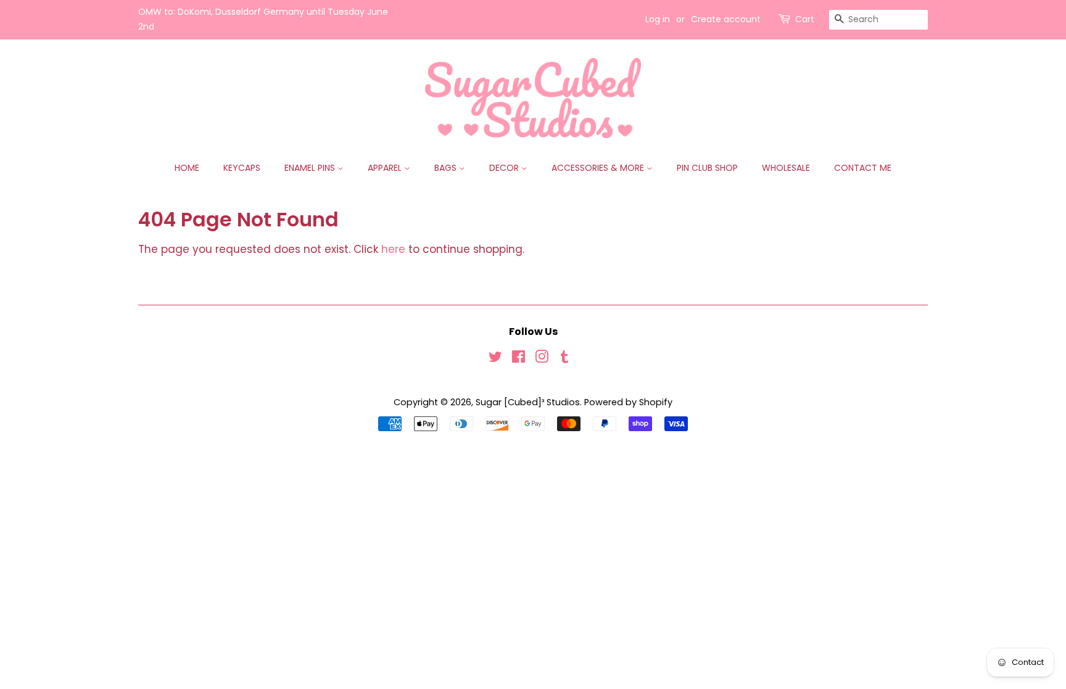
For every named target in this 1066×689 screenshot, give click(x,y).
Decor (505, 168)
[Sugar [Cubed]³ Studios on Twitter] (495, 359)
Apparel (386, 168)
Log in (657, 19)
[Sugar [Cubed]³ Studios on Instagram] (541, 359)
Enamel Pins (310, 168)
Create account (726, 19)
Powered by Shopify (628, 402)
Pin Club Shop (707, 168)
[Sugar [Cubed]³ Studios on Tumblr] (564, 359)
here (393, 249)
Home (187, 168)
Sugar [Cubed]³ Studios (528, 402)
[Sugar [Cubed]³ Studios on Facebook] (518, 359)
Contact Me (862, 168)
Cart (804, 19)
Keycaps (241, 168)
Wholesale (786, 168)
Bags (446, 168)
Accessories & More (599, 168)
